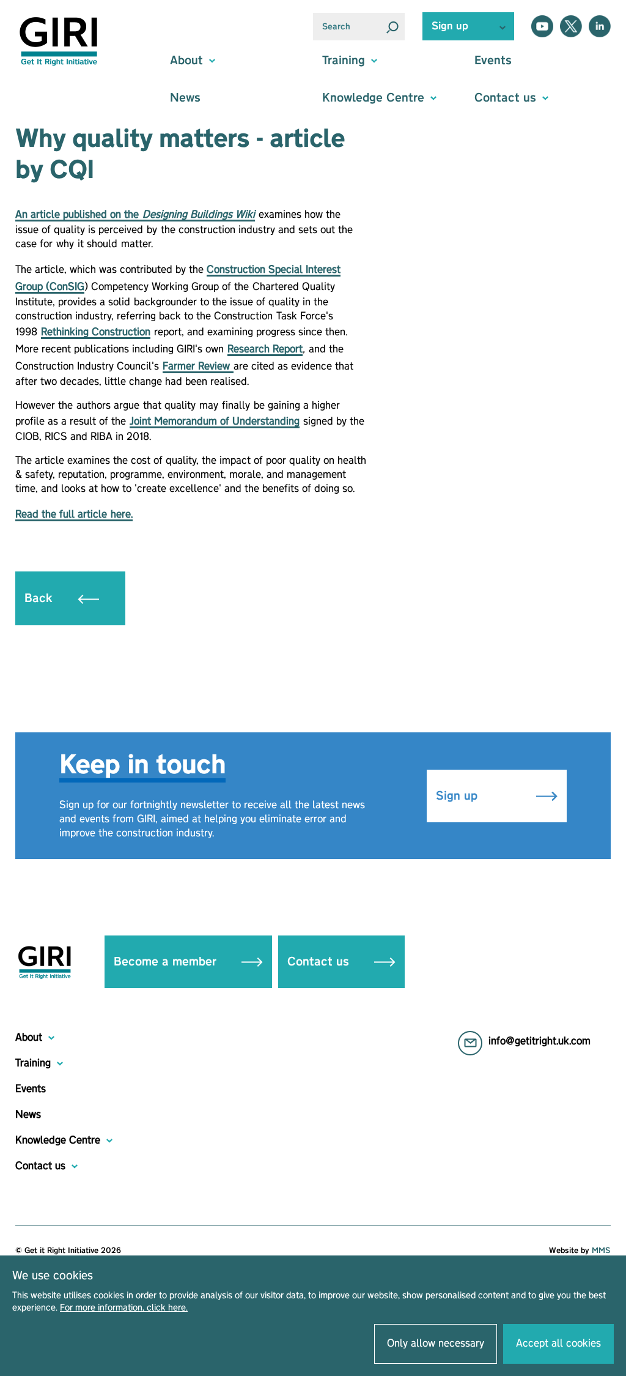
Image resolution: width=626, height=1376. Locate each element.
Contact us (320, 961)
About (28, 1038)
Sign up (458, 795)
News (185, 97)
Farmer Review (198, 366)
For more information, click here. (124, 1308)
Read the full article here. (74, 514)
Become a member (167, 961)
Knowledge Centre (57, 1140)
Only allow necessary (435, 1343)
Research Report (265, 349)
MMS (601, 1250)
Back (40, 598)
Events (493, 60)
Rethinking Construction (95, 332)
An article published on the (135, 215)
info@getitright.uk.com (539, 1041)
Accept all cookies (558, 1343)
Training (33, 1063)
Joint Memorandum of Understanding (215, 421)
